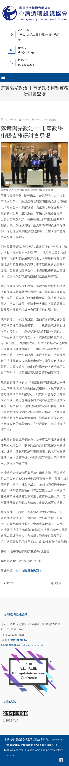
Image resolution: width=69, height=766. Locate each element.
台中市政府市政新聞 (28, 570)
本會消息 (51, 119)
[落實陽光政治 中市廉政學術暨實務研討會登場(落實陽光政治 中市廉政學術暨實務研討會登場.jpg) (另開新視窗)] (34, 164)
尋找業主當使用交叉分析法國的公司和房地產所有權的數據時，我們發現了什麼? (59, 583)
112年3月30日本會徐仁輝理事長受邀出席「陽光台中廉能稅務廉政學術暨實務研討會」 (13, 583)
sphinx (25, 119)
